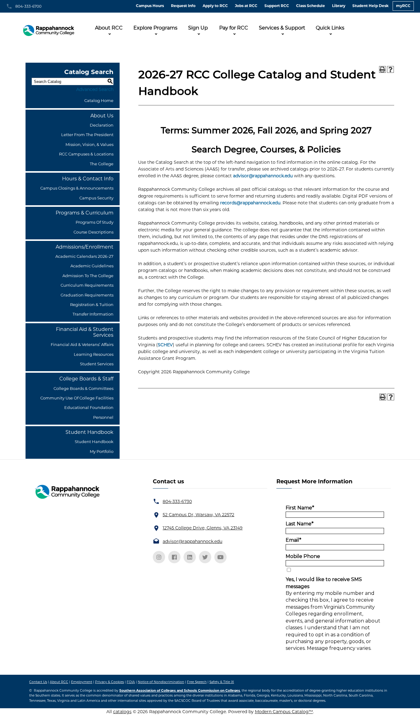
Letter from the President (87, 134)
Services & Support (282, 28)
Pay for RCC (233, 28)
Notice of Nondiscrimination (161, 682)
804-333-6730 (177, 501)
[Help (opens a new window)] (390, 69)
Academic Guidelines (91, 265)
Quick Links (330, 28)
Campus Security (96, 197)
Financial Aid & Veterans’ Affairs (82, 344)
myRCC (403, 5)
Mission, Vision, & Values (89, 144)
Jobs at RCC (246, 5)
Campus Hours (150, 5)
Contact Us (38, 682)
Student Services (96, 363)
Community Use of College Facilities (76, 397)
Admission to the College (87, 275)
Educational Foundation (88, 407)
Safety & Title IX (221, 682)
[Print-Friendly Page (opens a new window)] (382, 69)
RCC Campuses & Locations (86, 153)
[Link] (66, 491)
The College (101, 163)
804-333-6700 (28, 6)
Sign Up (198, 28)
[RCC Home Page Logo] (49, 28)
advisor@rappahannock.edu (263, 176)
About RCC (109, 28)
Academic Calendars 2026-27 (84, 256)
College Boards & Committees (83, 388)
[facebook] (174, 557)
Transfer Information (93, 314)
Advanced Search (94, 89)
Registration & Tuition (91, 304)
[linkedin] (190, 557)
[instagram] (159, 557)
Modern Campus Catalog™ (284, 711)
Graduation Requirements (87, 295)
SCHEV (165, 345)
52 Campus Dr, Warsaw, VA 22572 (198, 514)
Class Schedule (310, 5)
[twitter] (205, 557)
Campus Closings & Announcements (76, 188)
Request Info (183, 5)
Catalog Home (98, 100)
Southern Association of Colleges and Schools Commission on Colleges (179, 691)
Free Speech (197, 682)
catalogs (122, 711)
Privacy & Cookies (109, 682)
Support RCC (276, 5)
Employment (81, 682)
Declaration (101, 125)
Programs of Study (94, 222)
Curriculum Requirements (87, 285)
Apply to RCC (215, 5)
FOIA (131, 682)
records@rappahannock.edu (250, 203)
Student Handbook (94, 441)
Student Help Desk (370, 5)
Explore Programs (155, 28)
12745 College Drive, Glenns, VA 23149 (203, 528)
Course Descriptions (93, 232)
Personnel (103, 417)
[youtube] (220, 557)
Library (338, 5)
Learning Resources (93, 354)
